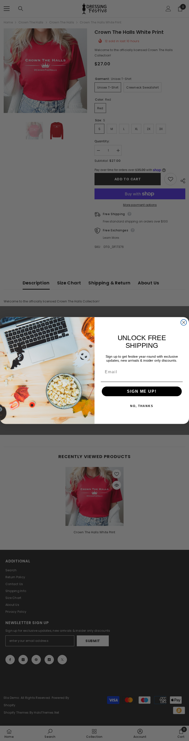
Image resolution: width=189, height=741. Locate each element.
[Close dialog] (184, 322)
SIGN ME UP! (141, 391)
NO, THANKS (141, 406)
